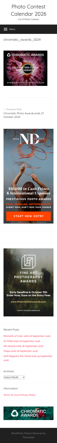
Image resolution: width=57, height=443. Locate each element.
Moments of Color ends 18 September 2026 (27, 336)
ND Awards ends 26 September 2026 (23, 346)
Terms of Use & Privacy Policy (20, 395)
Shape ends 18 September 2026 (21, 351)
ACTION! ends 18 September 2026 (22, 341)
